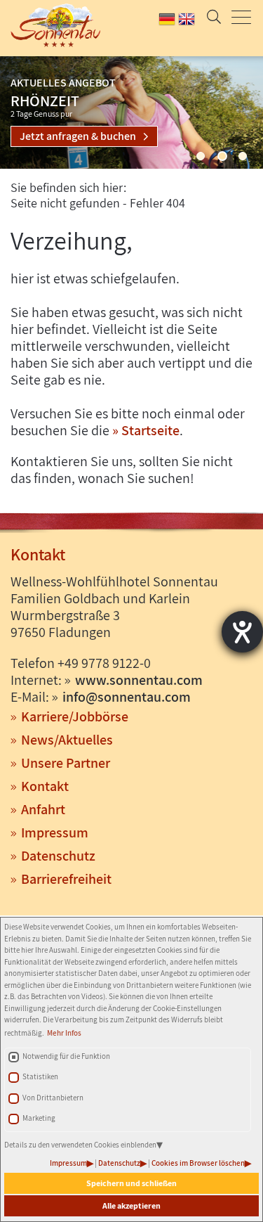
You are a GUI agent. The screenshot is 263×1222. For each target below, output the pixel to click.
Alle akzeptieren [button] (131, 1205)
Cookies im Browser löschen (198, 1163)
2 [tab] (222, 156)
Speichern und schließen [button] (131, 1183)
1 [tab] (200, 156)
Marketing (38, 1118)
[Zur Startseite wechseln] (51, 25)
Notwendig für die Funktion (66, 1056)
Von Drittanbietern (52, 1097)
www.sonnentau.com (139, 680)
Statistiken (40, 1076)
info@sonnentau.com (126, 697)
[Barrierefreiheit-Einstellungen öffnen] (242, 631)
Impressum (68, 1163)
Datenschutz (119, 1163)
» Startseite (146, 430)
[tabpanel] (131, 112)
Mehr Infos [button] (64, 1033)
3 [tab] (242, 156)
